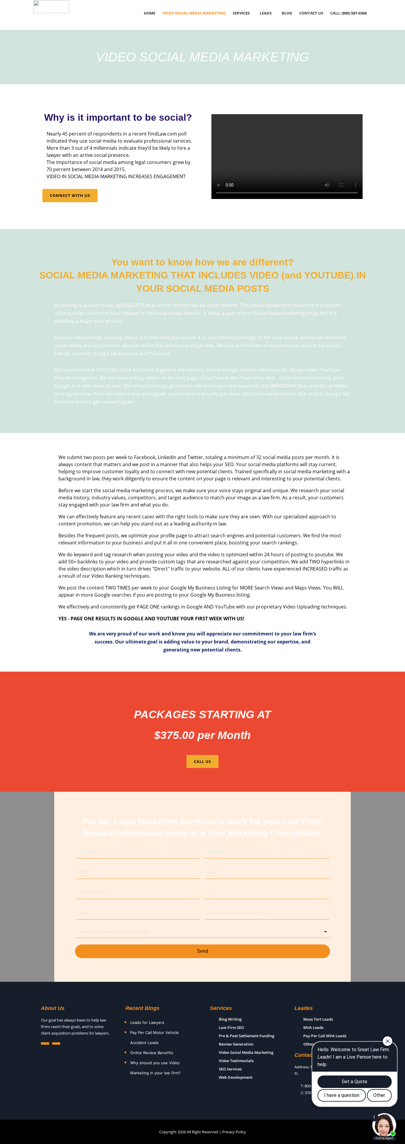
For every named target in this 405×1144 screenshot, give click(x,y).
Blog (287, 13)
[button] (242, 13)
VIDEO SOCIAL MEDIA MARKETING (194, 13)
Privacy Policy (234, 1132)
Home (149, 13)
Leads (266, 13)
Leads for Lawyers (147, 1022)
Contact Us (311, 13)
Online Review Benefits (151, 1052)
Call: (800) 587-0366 (348, 13)
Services (241, 13)
